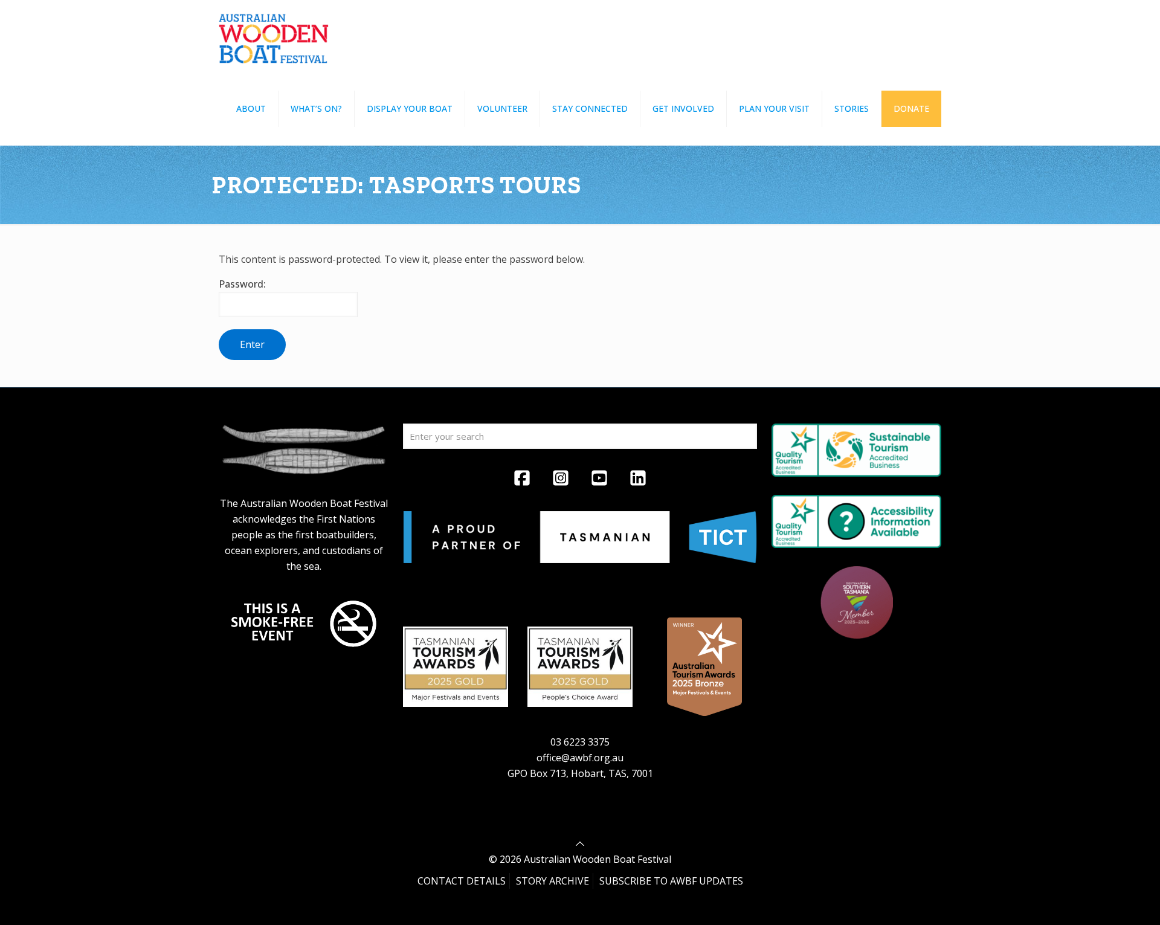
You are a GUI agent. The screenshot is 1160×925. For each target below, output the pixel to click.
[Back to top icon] (580, 843)
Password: (242, 284)
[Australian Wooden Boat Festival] (274, 36)
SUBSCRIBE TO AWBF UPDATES (671, 881)
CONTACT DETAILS (461, 881)
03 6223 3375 (580, 742)
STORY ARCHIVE (552, 881)
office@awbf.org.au (580, 757)
